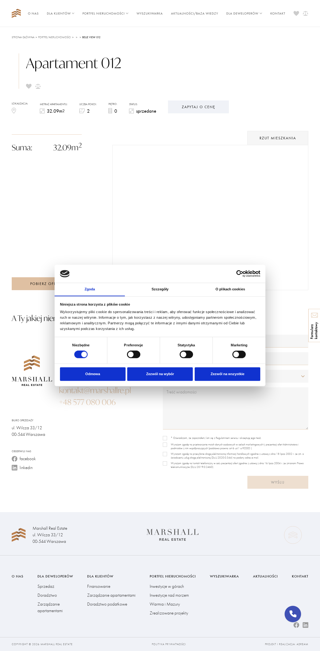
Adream (302, 644)
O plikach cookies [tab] (230, 289)
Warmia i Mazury (165, 604)
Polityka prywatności (169, 644)
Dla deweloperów (242, 13)
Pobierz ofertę (46, 283)
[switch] (133, 354)
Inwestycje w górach (167, 586)
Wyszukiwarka (150, 13)
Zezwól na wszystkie (227, 374)
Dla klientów (59, 13)
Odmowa (92, 374)
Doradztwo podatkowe (107, 604)
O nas (33, 13)
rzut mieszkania (278, 138)
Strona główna (23, 37)
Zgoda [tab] (90, 289)
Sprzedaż (45, 586)
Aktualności (265, 576)
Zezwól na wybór (160, 374)
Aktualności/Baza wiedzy (194, 13)
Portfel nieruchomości (103, 13)
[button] (293, 614)
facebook (28, 459)
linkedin (26, 467)
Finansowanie (98, 586)
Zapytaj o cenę (198, 106)
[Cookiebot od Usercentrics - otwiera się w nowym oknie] (239, 273)
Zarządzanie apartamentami (50, 607)
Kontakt (277, 13)
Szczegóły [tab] (160, 289)
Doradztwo (47, 595)
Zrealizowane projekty (169, 613)
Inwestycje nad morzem (169, 595)
